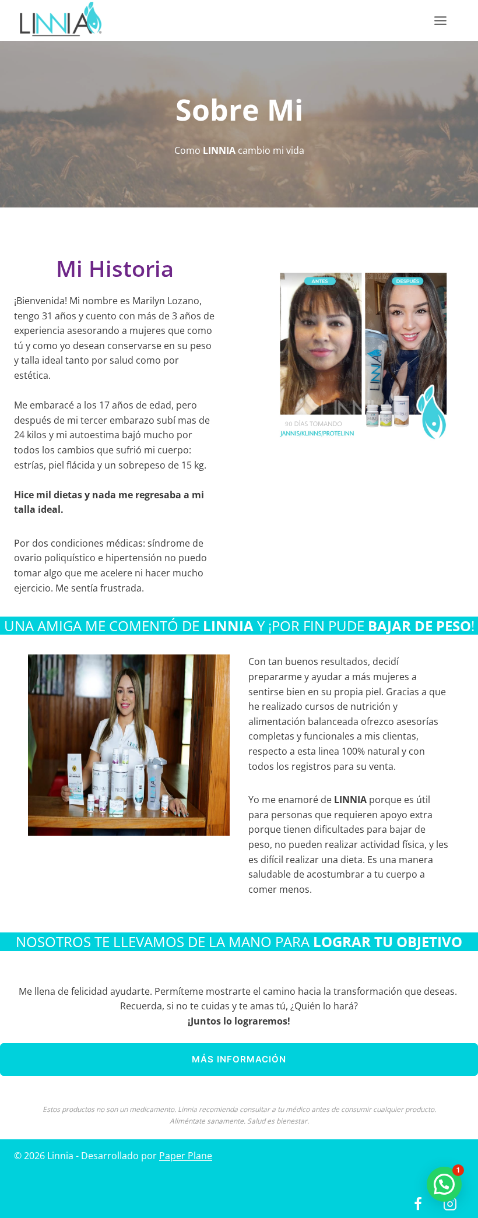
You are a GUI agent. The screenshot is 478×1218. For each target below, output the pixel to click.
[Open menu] (446, 20)
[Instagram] (450, 1204)
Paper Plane (185, 1155)
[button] (444, 1184)
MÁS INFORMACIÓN (239, 1059)
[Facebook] (418, 1204)
